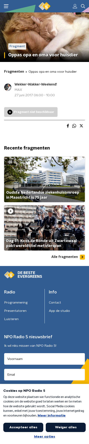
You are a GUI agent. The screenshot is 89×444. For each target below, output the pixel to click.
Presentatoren (15, 310)
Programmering (16, 302)
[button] (6, 6)
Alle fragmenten (64, 257)
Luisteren (11, 319)
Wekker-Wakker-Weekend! (35, 84)
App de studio (59, 310)
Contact (55, 302)
